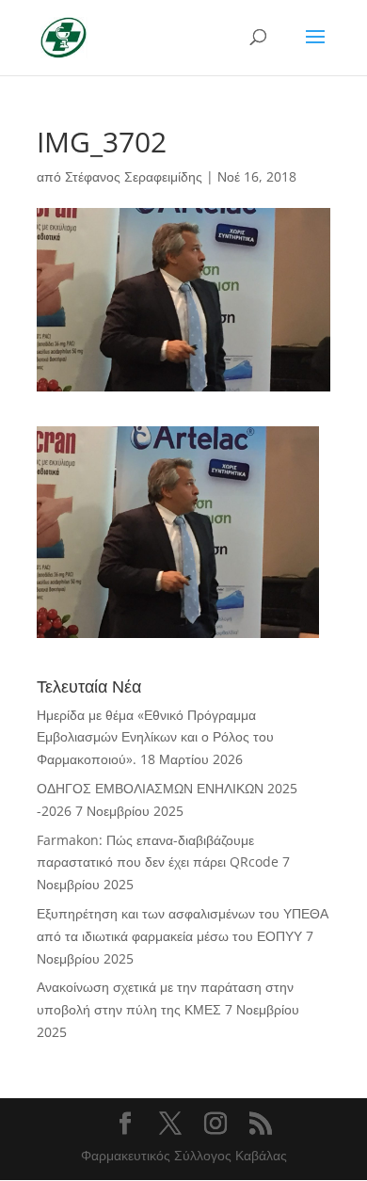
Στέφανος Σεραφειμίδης (133, 176)
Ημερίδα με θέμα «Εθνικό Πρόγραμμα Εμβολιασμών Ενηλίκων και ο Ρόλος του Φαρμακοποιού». (155, 737)
